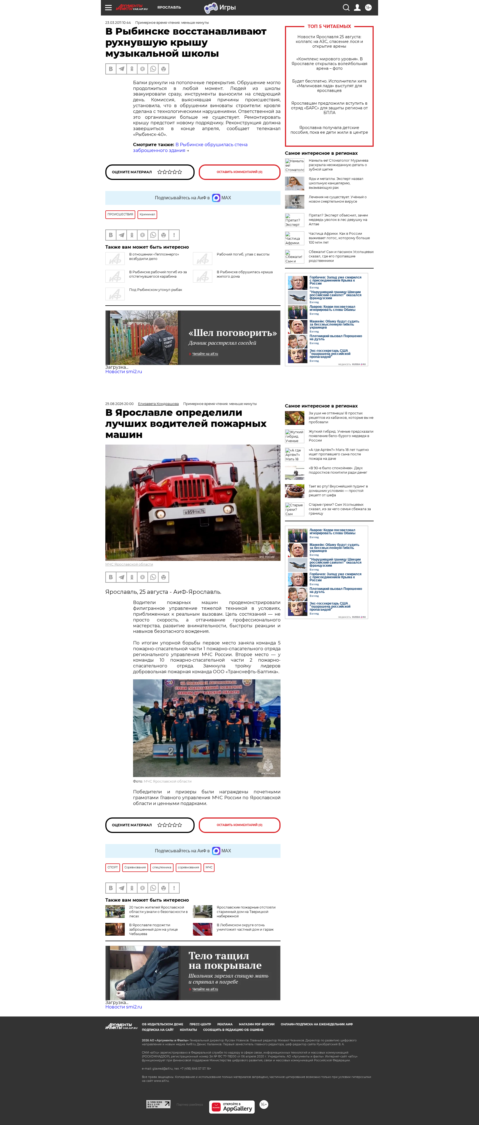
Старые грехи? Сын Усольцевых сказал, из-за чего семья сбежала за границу (340, 508)
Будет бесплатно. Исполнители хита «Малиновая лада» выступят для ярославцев (329, 86)
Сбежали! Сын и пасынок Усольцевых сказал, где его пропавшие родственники (341, 256)
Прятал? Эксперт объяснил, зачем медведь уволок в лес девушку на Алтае (338, 219)
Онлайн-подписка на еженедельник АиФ (317, 1024)
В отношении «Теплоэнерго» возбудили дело (154, 256)
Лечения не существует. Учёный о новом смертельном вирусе (338, 199)
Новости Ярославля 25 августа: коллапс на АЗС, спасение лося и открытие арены (329, 42)
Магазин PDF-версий (256, 1024)
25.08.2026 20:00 (119, 404)
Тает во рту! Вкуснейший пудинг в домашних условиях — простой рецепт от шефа (338, 490)
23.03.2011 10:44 (118, 22)
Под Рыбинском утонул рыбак (155, 290)
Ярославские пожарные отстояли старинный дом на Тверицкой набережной (246, 911)
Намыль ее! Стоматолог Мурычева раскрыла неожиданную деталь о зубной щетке (338, 164)
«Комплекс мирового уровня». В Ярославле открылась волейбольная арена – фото (329, 64)
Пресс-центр (200, 1024)
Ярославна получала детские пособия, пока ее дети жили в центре (329, 130)
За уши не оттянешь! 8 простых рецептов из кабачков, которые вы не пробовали (341, 417)
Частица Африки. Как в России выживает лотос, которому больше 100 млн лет (339, 237)
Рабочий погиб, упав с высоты (243, 254)
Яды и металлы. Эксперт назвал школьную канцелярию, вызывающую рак (336, 183)
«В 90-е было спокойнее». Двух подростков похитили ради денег (338, 470)
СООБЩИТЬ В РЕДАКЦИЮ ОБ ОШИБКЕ (233, 1030)
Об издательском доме (162, 1024)
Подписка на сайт (158, 1030)
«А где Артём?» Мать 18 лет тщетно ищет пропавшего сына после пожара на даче (339, 454)
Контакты (188, 1030)
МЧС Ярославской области (129, 564)
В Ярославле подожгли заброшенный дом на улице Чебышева (153, 929)
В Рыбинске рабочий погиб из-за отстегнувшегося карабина (158, 274)
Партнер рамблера (190, 1104)
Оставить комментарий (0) (240, 172)
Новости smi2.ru (123, 371)
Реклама (225, 1024)
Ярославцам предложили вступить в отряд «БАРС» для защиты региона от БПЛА (329, 108)
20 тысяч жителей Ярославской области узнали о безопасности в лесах (158, 911)
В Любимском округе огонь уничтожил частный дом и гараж (245, 927)
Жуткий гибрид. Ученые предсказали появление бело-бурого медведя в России (341, 435)
